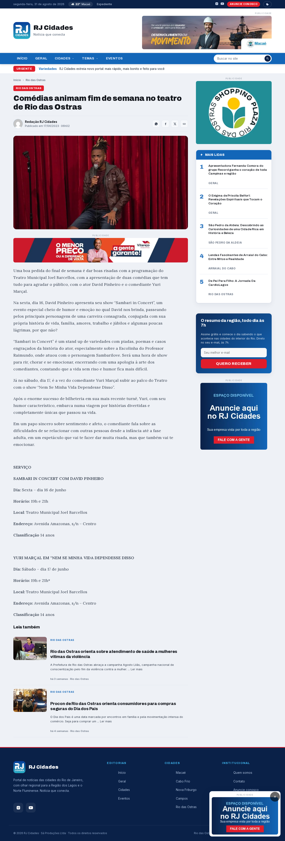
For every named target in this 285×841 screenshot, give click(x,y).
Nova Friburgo (186, 790)
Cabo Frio (183, 781)
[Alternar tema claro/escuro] (267, 4)
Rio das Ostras (35, 80)
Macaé (181, 772)
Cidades (62, 58)
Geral (41, 58)
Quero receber (234, 364)
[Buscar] (268, 58)
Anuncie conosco (243, 4)
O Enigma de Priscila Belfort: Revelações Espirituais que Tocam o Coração (235, 199)
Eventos (114, 58)
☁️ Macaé (80, 4)
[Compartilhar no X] (175, 124)
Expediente (104, 4)
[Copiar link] (184, 124)
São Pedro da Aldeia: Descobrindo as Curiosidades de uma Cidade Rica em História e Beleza (236, 229)
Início (22, 58)
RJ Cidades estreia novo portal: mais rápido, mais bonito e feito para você (112, 69)
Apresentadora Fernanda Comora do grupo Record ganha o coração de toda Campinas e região (237, 169)
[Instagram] (216, 4)
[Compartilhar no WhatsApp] (156, 124)
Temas (88, 58)
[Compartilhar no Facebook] (165, 124)
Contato (239, 781)
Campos (182, 798)
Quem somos (242, 772)
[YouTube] (222, 4)
